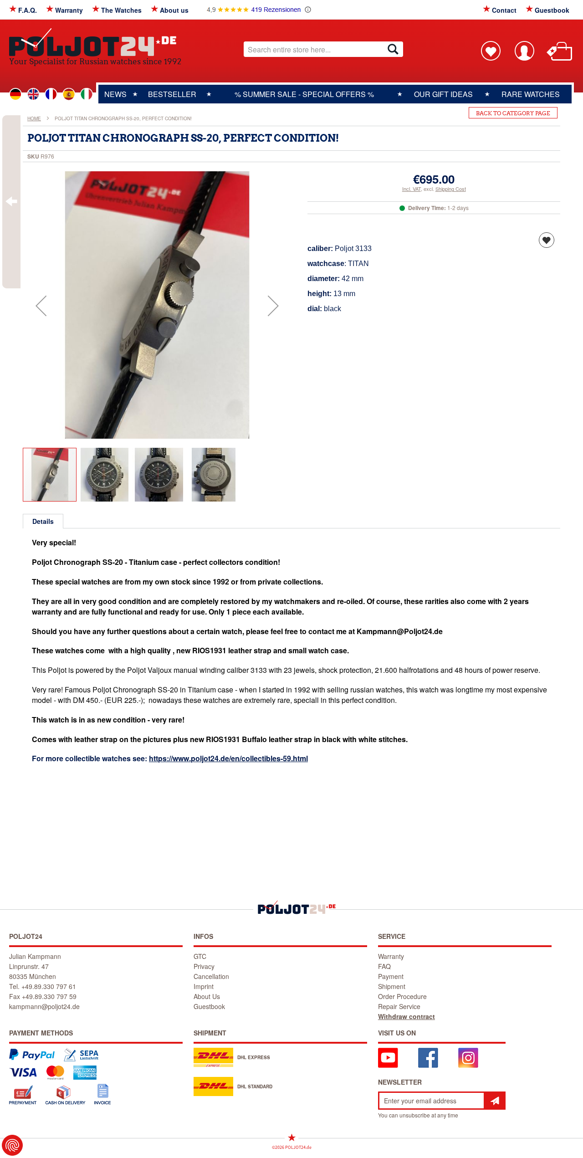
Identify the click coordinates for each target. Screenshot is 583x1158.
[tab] (43, 521)
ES (68, 94)
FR (51, 94)
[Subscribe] (495, 1100)
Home (34, 118)
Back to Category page (513, 113)
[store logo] (95, 42)
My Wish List (491, 51)
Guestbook (552, 10)
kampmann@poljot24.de (44, 1006)
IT (86, 94)
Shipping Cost (450, 188)
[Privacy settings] (12, 1145)
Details (43, 521)
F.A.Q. (27, 10)
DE (15, 94)
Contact (504, 10)
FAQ (384, 966)
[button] (41, 305)
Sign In (524, 51)
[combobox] (323, 49)
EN (33, 94)
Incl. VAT (411, 188)
